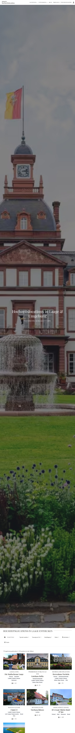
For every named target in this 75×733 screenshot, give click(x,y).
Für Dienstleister (66, 2)
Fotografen (42, 2)
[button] (73, 2)
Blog (50, 2)
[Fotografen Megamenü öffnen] (47, 2)
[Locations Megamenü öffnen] (36, 2)
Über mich (56, 2)
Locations (33, 2)
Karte (7, 642)
